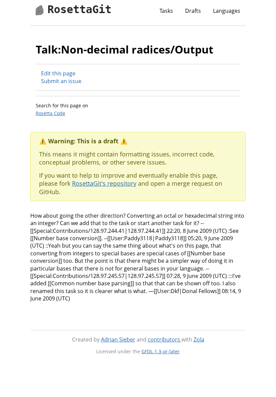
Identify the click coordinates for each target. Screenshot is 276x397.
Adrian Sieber (118, 339)
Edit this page (58, 73)
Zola (199, 339)
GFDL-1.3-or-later (160, 351)
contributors (164, 339)
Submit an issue (61, 81)
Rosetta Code (50, 113)
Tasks (166, 10)
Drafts (193, 10)
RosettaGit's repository (104, 183)
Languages (226, 10)
